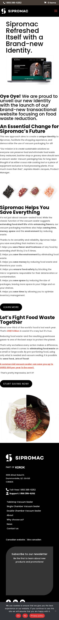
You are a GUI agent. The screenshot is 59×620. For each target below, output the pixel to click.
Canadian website (15, 539)
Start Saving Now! (16, 383)
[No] (55, 611)
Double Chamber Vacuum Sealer (24, 510)
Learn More (11, 307)
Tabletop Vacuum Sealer (20, 501)
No (25, 616)
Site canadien (34, 539)
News (9, 524)
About (10, 515)
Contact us (12, 528)
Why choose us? (15, 519)
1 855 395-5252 (13, 2)
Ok (18, 616)
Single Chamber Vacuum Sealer (23, 506)
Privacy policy (37, 616)
